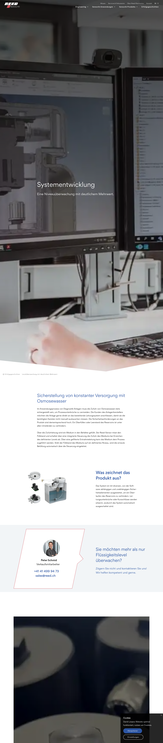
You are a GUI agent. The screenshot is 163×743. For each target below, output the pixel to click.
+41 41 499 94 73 (46, 571)
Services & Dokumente (116, 3)
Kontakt (149, 3)
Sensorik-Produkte (127, 7)
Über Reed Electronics (135, 3)
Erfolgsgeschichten (150, 7)
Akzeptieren (133, 731)
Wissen (103, 3)
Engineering (81, 7)
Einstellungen (133, 737)
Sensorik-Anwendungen (102, 7)
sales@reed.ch (46, 575)
